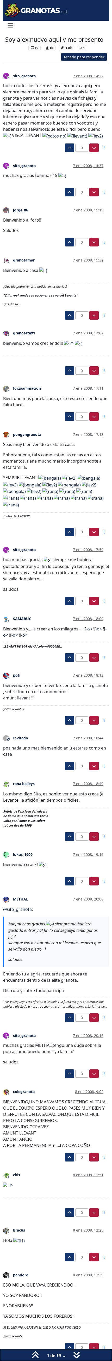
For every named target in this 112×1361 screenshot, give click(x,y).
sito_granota (24, 75)
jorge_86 (20, 210)
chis (16, 1174)
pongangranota (27, 434)
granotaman (24, 260)
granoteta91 (24, 333)
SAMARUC (22, 618)
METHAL (20, 899)
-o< (89, 629)
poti (16, 675)
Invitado (20, 738)
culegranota (24, 1091)
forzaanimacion (27, 388)
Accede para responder (84, 56)
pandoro (20, 1275)
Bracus (19, 1230)
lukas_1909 (23, 854)
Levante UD (15, 48)
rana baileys (24, 783)
